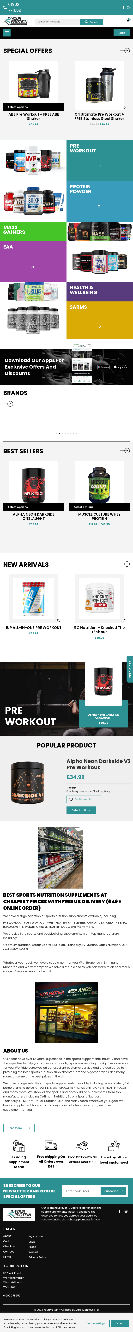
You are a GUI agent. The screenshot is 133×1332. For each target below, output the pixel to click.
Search (94, 22)
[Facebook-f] (123, 7)
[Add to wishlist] (59, 107)
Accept (120, 1323)
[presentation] (125, 50)
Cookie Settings (95, 1323)
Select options (18, 107)
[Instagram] (128, 7)
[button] (7, 32)
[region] (66, 1322)
